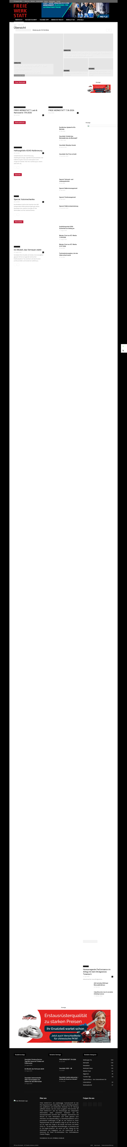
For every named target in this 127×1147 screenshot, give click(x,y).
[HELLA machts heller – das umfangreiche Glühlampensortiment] (38, 55)
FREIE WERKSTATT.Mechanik (55, 107)
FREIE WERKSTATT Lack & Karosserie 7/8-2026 (25, 111)
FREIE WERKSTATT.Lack (19, 107)
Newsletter (70, 20)
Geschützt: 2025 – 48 (65, 1068)
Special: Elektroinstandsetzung (68, 206)
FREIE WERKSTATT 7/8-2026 (61, 110)
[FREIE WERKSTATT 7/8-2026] (63, 97)
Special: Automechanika (24, 199)
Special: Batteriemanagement (68, 188)
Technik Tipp (44, 20)
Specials (80, 20)
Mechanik (66, 70)
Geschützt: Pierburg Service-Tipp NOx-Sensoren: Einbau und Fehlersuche (34, 1061)
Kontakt (58, 1)
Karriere (33, 1)
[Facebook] (102, 1)
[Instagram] (105, 1)
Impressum (97, 1145)
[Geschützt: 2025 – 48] (53, 1070)
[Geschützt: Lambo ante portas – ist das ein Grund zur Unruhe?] (53, 1079)
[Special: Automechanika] (29, 187)
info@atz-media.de (58, 1138)
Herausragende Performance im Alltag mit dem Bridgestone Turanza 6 (96, 971)
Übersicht (18, 20)
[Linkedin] (108, 1)
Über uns (27, 1)
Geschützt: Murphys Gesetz (67, 145)
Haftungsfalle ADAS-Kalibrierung (28, 150)
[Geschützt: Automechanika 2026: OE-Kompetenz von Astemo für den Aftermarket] (18, 1080)
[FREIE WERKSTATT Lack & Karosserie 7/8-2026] (29, 97)
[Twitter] (111, 1)
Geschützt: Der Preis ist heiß (67, 154)
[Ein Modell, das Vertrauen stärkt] (29, 236)
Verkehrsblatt (39, 1)
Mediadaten (52, 1)
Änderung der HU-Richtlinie (41, 30)
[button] (111, 20)
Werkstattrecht (57, 20)
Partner (46, 1)
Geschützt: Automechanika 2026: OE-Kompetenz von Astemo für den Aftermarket (33, 1079)
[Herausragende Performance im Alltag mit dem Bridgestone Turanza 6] (98, 956)
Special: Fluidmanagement (67, 197)
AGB (91, 1145)
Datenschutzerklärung (107, 1145)
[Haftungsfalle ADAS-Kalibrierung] (29, 137)
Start (15, 25)
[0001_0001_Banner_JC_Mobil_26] (99, 89)
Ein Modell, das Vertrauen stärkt (27, 250)
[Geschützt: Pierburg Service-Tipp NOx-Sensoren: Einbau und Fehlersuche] (18, 1062)
